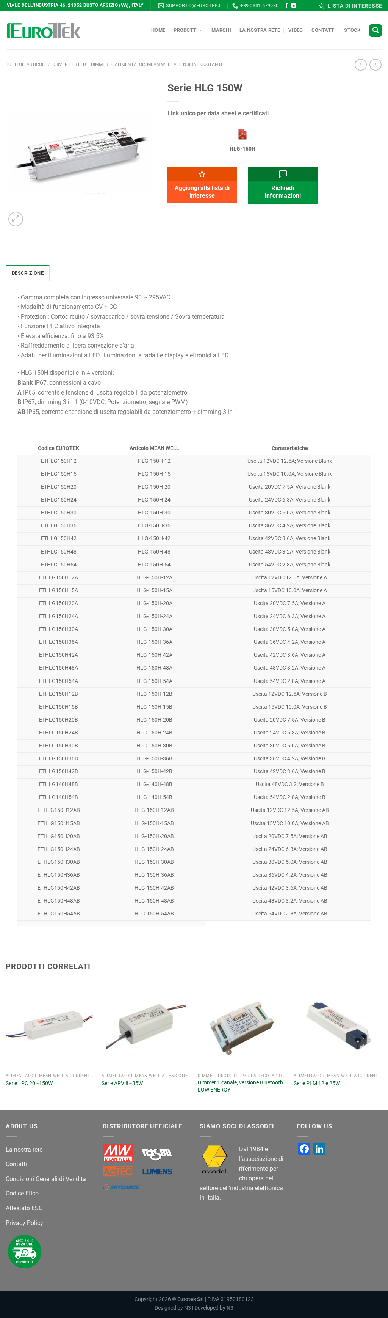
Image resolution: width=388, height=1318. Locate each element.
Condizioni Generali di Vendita (46, 1179)
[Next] (382, 1044)
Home (158, 30)
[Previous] (6, 1044)
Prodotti (186, 30)
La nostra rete (259, 30)
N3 (187, 1308)
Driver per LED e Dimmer (80, 64)
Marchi (221, 30)
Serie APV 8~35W (122, 1083)
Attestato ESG (24, 1208)
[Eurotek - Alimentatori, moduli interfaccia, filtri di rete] (43, 31)
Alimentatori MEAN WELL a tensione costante (169, 64)
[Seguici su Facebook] (286, 5)
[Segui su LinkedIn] (293, 5)
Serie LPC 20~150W (29, 1083)
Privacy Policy (24, 1223)
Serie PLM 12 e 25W (317, 1083)
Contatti (323, 30)
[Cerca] (375, 30)
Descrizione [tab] (28, 273)
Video (295, 30)
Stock (352, 30)
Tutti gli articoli (25, 64)
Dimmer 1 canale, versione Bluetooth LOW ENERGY (240, 1086)
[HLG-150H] (242, 134)
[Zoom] (15, 219)
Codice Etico (22, 1193)
